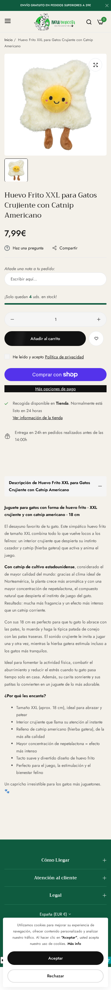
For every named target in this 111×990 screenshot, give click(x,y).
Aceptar (55, 958)
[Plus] (99, 319)
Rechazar (55, 976)
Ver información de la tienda (38, 418)
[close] (107, 6)
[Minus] (12, 319)
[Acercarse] (95, 64)
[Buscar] (88, 21)
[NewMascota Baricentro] (55, 21)
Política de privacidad (64, 357)
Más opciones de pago (55, 389)
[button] (96, 338)
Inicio (8, 40)
